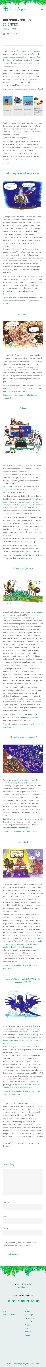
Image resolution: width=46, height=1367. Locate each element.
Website (6, 1228)
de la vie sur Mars (26, 1040)
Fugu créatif (11, 33)
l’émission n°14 (31, 717)
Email (5, 1216)
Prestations (29, 1325)
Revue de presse (9, 1314)
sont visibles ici (26, 558)
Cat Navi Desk (32, 508)
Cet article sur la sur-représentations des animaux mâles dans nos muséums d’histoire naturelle (22, 944)
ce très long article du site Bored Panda (24, 551)
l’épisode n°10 (14, 388)
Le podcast (29, 1321)
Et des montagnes (10, 1046)
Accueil (27, 1311)
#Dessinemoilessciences (29, 63)
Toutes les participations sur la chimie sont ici (20, 831)
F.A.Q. (5, 1311)
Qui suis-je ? (29, 1314)
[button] (42, 9)
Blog (26, 1328)
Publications (29, 1318)
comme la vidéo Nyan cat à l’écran (16, 489)
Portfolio (28, 1332)
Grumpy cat (19, 502)
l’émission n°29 (31, 279)
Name (6, 1203)
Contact (28, 1335)
